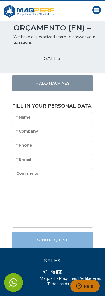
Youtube (56, 272)
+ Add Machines (52, 83)
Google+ (45, 272)
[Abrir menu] (96, 10)
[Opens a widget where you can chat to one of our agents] (85, 286)
